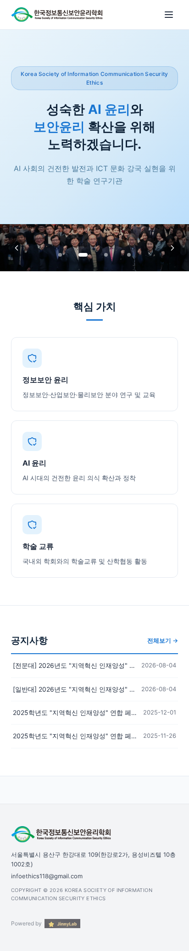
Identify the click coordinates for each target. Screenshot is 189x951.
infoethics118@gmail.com (47, 876)
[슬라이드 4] (129, 255)
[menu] (169, 14)
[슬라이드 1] (60, 255)
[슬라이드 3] (106, 255)
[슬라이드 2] (83, 255)
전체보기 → (162, 640)
